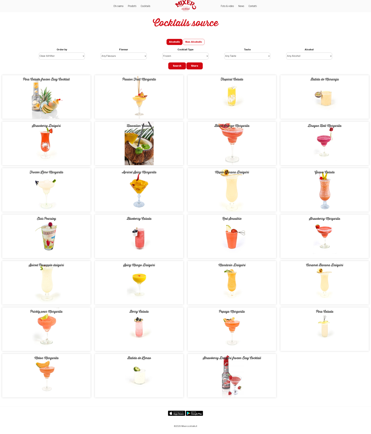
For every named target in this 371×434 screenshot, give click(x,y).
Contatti (253, 6)
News (241, 6)
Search (177, 65)
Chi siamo (118, 6)
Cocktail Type (185, 49)
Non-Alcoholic (193, 41)
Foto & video (227, 6)
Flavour (123, 49)
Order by (62, 49)
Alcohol (309, 49)
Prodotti (132, 6)
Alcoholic (174, 41)
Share (194, 65)
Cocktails (145, 6)
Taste (247, 49)
